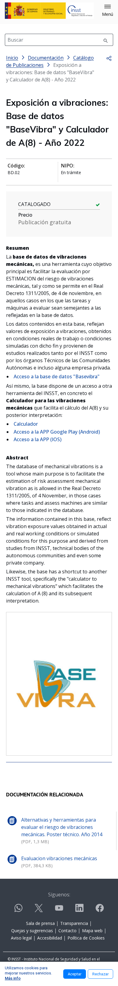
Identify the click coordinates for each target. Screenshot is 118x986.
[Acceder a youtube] (59, 910)
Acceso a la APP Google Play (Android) (57, 431)
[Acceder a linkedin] (79, 910)
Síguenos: (59, 894)
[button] (107, 10)
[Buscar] (105, 40)
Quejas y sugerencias (32, 930)
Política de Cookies (86, 938)
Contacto (67, 930)
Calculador (26, 424)
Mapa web (92, 930)
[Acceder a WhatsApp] (18, 910)
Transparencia (74, 923)
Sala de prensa (40, 923)
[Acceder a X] (39, 910)
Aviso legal (21, 938)
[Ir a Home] (49, 10)
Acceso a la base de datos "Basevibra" (57, 376)
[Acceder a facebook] (99, 910)
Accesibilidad (49, 938)
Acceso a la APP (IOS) (37, 439)
